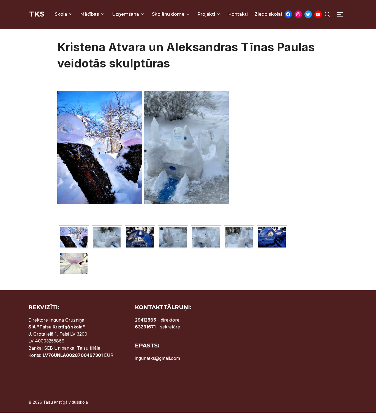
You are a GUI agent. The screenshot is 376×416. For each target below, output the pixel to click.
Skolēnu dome (168, 14)
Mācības (89, 14)
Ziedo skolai (268, 14)
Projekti (206, 14)
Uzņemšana (125, 14)
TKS (37, 14)
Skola (61, 14)
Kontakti (238, 14)
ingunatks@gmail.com (157, 358)
